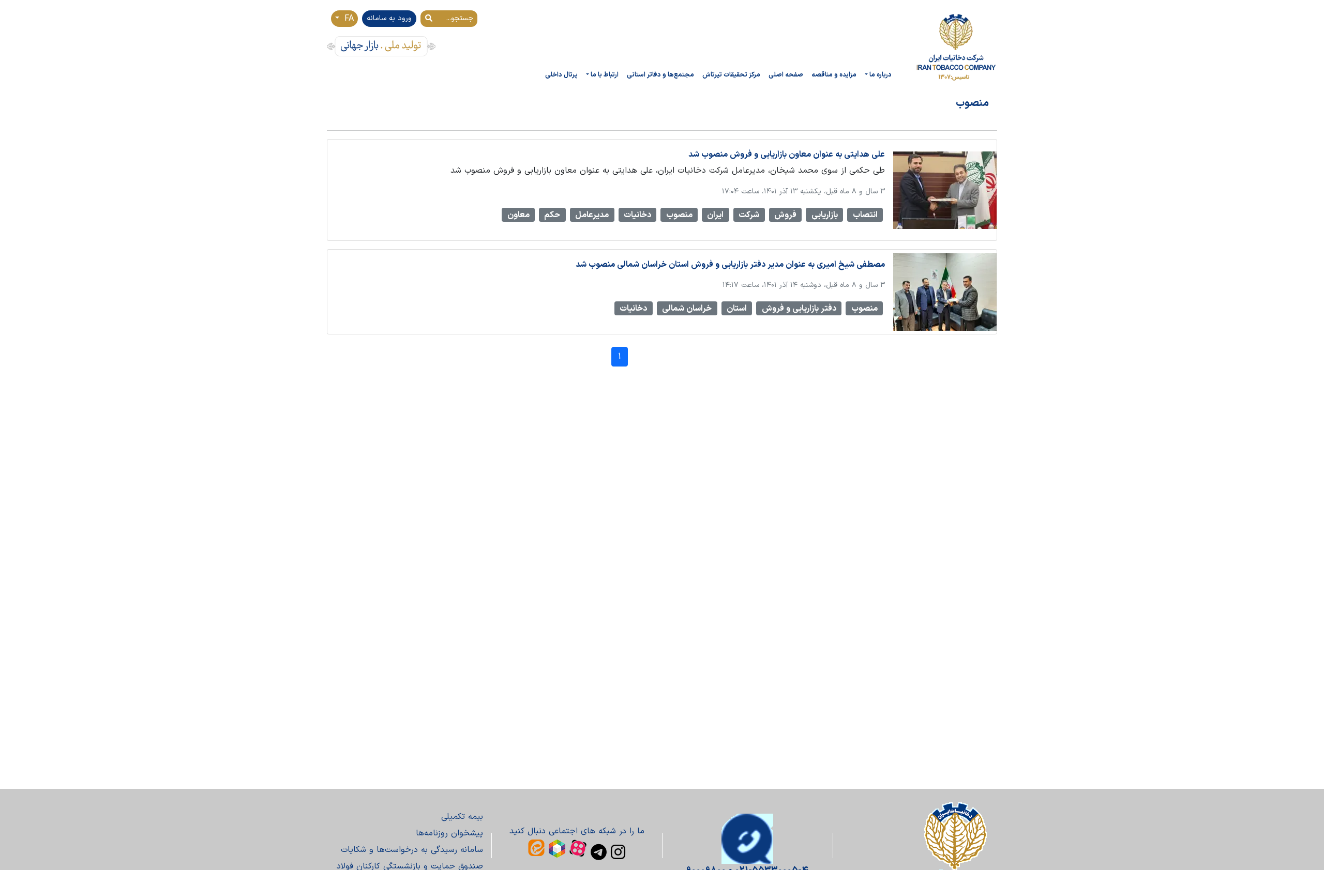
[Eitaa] (536, 847)
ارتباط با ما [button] (605, 75)
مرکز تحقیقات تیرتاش (731, 75)
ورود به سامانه (389, 18)
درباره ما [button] (880, 75)
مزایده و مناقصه (833, 75)
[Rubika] (557, 848)
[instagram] (618, 851)
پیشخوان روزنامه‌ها (449, 833)
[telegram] (599, 851)
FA (347, 18)
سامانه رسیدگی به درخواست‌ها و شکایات (412, 850)
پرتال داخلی (561, 75)
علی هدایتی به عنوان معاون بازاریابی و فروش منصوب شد (786, 154)
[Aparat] (578, 848)
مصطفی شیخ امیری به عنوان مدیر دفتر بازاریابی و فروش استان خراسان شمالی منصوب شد (730, 264)
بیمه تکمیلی (462, 817)
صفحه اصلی (786, 75)
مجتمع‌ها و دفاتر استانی (660, 75)
